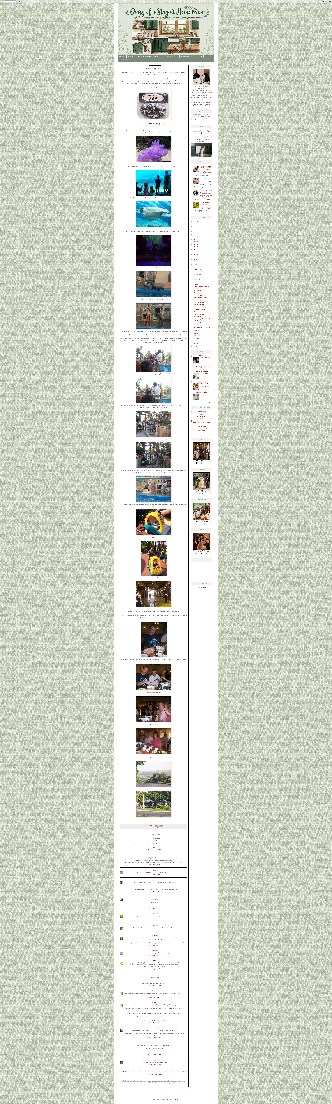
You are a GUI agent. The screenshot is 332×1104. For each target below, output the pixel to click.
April (195, 333)
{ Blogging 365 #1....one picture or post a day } (206, 191)
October (196, 274)
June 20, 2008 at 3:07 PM (155, 920)
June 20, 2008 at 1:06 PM (155, 864)
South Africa (156, 828)
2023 (194, 229)
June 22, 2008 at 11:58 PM (154, 1054)
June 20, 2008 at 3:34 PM (155, 930)
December (197, 269)
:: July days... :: (201, 418)
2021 (194, 234)
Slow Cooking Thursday (126, 59)
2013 (194, 254)
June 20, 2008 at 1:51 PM (155, 891)
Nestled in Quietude (202, 417)
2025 (194, 224)
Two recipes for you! (199, 302)
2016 (194, 247)
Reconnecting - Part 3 (199, 314)
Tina (154, 897)
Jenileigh (154, 1060)
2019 (194, 239)
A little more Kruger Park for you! (202, 327)
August (196, 279)
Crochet (156, 56)
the (154, 960)
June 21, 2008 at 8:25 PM (155, 1022)
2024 (194, 226)
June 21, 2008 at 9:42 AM (155, 985)
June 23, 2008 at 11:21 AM (154, 1064)
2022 (194, 231)
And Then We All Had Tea (202, 371)
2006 (194, 346)
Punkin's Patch (201, 430)
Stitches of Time (202, 411)
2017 (194, 244)
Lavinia (154, 991)
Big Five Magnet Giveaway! (200, 297)
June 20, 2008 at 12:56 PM (154, 849)
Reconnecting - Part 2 (199, 316)
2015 (194, 249)
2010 (194, 262)
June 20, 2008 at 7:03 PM (155, 955)
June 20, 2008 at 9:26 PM (155, 972)
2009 (194, 264)
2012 (194, 257)
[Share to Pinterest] (162, 826)
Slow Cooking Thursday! (200, 307)
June (195, 284)
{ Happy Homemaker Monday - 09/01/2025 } (205, 167)
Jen (154, 870)
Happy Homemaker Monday (170, 56)
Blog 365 (130, 56)
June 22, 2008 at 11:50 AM (154, 1037)
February (196, 338)
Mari (154, 925)
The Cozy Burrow (201, 421)
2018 (194, 242)
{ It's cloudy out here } (205, 202)
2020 (194, 236)
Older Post (184, 1071)
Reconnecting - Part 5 (199, 304)
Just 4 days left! (198, 325)
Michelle (154, 880)
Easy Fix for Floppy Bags (202, 428)
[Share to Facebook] (161, 826)
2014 (194, 252)
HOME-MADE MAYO (205, 394)
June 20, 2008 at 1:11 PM (155, 874)
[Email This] (156, 826)
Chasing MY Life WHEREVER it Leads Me (201, 367)
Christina (154, 1028)
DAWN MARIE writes (202, 355)
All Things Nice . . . (205, 373)
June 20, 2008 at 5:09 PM (155, 945)
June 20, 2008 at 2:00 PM (155, 908)
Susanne (154, 935)
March (196, 335)
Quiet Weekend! (198, 295)
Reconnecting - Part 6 (199, 300)
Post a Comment (154, 1068)
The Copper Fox (202, 426)
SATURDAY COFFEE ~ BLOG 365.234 (201, 369)
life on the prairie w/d (201, 392)
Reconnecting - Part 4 (199, 312)
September (197, 277)
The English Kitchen (201, 382)
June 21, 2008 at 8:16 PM (155, 997)
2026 (194, 221)
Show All (210, 402)
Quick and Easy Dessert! (200, 309)
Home (153, 1071)
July (195, 282)
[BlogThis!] (157, 826)
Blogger (177, 1099)
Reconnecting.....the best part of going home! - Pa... (202, 319)
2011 (194, 259)
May (195, 330)
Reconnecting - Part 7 (199, 290)
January (196, 340)
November (197, 272)
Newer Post (123, 1071)
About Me (122, 56)
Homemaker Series (186, 56)
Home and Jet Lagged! (199, 322)
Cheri (154, 914)
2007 (194, 344)
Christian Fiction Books (144, 56)
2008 (194, 267)
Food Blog (199, 56)
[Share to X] (159, 826)
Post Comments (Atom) (157, 1074)
